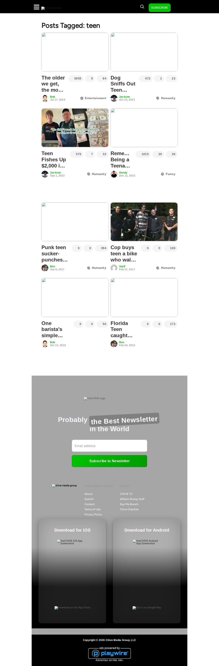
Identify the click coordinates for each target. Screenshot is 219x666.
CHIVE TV (126, 493)
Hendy (123, 172)
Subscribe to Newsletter (109, 461)
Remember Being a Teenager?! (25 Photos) (124, 165)
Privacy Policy (93, 514)
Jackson (124, 96)
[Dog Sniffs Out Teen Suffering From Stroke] (144, 52)
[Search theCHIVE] (142, 6)
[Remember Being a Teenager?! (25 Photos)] (144, 128)
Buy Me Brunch (129, 504)
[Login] (178, 8)
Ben (52, 266)
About (88, 493)
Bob (52, 96)
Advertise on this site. (109, 660)
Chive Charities (129, 509)
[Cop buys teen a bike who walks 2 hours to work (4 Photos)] (144, 222)
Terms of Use (92, 509)
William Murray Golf (132, 499)
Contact (89, 504)
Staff (122, 266)
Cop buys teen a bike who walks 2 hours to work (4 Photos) (124, 262)
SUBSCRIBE (159, 7)
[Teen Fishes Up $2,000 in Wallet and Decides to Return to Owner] (74, 128)
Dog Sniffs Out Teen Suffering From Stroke (123, 93)
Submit (88, 499)
